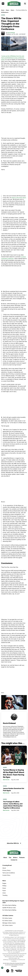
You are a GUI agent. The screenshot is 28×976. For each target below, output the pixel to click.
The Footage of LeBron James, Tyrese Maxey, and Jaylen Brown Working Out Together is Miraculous (12, 805)
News (4, 880)
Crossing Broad (7, 865)
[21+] (7, 970)
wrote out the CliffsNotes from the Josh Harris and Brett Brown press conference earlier (12, 57)
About (5, 857)
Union (4, 893)
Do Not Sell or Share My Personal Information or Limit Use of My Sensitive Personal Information (14, 965)
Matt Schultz (6, 779)
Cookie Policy (6, 875)
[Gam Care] (12, 970)
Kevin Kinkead (11, 32)
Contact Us (14, 860)
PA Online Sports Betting (9, 905)
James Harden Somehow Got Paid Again (13, 789)
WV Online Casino (7, 925)
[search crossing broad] (25, 3)
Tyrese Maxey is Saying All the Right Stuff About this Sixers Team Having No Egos (13, 773)
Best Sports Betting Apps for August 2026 (13, 901)
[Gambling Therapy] (18, 971)
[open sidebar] (3, 3)
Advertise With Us (13, 843)
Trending (4, 895)
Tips (10, 857)
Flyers (4, 890)
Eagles (4, 883)
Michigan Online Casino (9, 923)
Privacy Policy (6, 870)
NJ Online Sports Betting (9, 910)
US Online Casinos (7, 915)
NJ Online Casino (7, 920)
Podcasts (22, 857)
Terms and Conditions (8, 873)
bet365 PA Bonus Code (9, 907)
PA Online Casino (7, 918)
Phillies (4, 885)
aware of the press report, (18, 197)
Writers (15, 857)
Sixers (3, 15)
